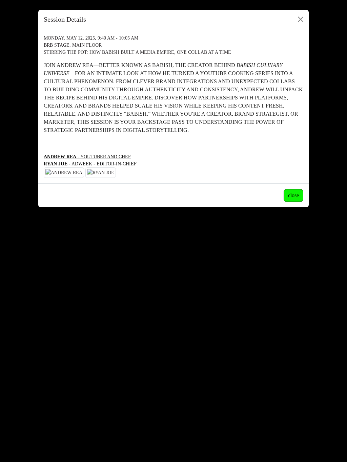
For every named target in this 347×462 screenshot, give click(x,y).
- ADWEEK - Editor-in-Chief (90, 163)
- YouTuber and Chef (87, 156)
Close (293, 195)
